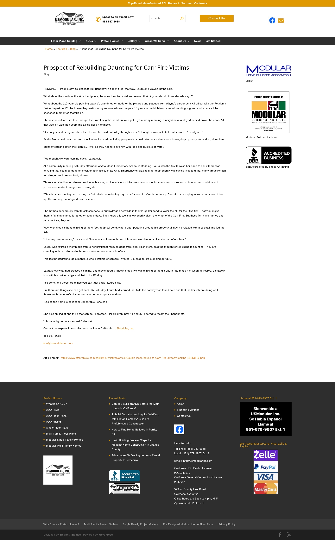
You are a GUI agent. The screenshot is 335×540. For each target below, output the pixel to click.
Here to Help (182, 443)
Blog (73, 48)
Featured (61, 48)
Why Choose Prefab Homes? (61, 524)
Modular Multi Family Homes (63, 445)
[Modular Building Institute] (269, 112)
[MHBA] (269, 76)
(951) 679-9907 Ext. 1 (195, 453)
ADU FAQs (52, 409)
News (197, 41)
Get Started (213, 41)
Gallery (132, 41)
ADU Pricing (53, 421)
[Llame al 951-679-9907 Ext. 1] (266, 419)
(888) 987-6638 (196, 448)
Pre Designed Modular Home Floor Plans (188, 524)
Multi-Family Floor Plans (61, 433)
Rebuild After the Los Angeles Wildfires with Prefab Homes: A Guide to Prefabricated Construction (135, 419)
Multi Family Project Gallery (101, 524)
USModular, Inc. (124, 328)
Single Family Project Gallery (140, 524)
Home (49, 48)
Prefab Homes (110, 41)
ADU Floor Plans (56, 415)
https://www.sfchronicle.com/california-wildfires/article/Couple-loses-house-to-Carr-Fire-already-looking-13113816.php (132, 357)
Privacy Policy (226, 524)
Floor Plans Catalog (64, 41)
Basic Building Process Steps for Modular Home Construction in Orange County (135, 445)
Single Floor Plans (57, 427)
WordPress (105, 534)
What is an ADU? (56, 403)
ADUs (89, 41)
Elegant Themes (70, 534)
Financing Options (188, 409)
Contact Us (216, 18)
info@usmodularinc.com (58, 343)
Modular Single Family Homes (64, 439)
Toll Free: (180, 448)
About (180, 403)
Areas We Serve (155, 41)
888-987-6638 (111, 21)
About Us (180, 41)
